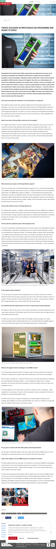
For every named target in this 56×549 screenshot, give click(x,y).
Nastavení (21, 538)
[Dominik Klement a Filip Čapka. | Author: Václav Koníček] (8, 492)
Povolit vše (13, 538)
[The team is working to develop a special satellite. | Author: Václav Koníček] (28, 344)
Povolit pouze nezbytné (32, 538)
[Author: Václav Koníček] (21, 492)
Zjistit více (10, 534)
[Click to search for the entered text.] (51, 2)
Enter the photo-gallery (20, 504)
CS (54, 2)
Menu (32, 2)
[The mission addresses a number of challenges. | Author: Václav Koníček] (28, 424)
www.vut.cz (42, 544)
